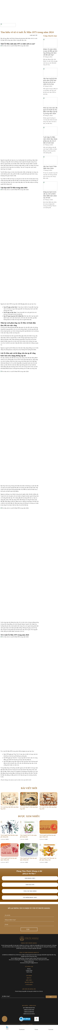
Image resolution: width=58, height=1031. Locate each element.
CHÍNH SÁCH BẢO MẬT (29, 1009)
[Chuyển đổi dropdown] (51, 25)
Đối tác (29, 968)
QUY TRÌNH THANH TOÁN (29, 1007)
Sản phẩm (29, 975)
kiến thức (29, 980)
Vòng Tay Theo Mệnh (29, 891)
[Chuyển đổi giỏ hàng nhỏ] (47, 25)
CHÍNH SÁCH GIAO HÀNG (29, 1013)
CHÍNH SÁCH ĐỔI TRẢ (29, 1011)
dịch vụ (29, 977)
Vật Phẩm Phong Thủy (30, 897)
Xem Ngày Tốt (30, 884)
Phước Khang (15, 38)
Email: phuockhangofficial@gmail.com (29, 962)
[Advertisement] (29, 11)
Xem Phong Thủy (30, 878)
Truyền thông (29, 970)
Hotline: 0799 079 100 (29, 961)
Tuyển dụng (29, 971)
